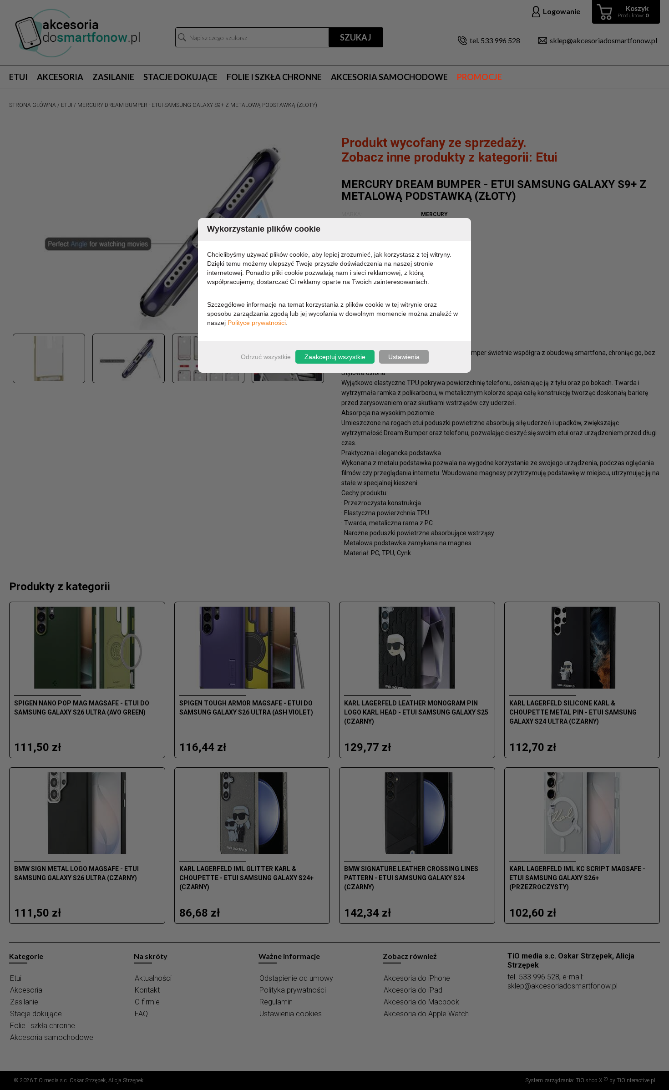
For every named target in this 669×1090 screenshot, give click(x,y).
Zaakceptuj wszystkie (334, 356)
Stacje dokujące (180, 77)
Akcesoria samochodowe (389, 77)
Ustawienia (404, 356)
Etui (18, 77)
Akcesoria (60, 77)
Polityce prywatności (257, 322)
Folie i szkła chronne (274, 77)
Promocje (479, 77)
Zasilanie (113, 77)
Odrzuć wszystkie (266, 356)
